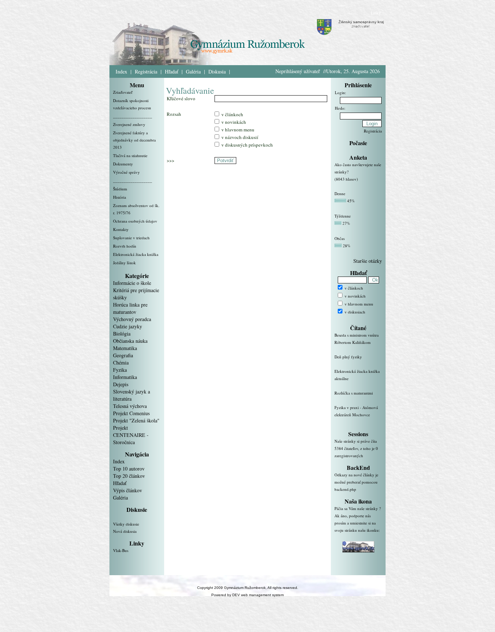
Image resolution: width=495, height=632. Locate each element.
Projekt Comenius (131, 413)
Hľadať (171, 71)
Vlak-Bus (120, 550)
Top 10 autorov (129, 468)
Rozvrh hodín (124, 246)
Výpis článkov (127, 490)
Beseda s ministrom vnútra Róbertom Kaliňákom (356, 338)
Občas (339, 238)
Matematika (125, 348)
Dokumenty (123, 164)
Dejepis (120, 384)
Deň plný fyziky (348, 356)
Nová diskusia (125, 531)
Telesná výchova (130, 406)
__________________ (132, 116)
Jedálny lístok (124, 262)
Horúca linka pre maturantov (130, 308)
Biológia (121, 333)
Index (121, 71)
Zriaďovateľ (122, 92)
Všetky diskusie (126, 524)
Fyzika (120, 369)
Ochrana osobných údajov (135, 221)
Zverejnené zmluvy (129, 124)
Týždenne (342, 216)
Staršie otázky (367, 260)
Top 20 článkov (129, 475)
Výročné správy (126, 172)
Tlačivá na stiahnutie (130, 155)
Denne (339, 193)
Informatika (125, 377)
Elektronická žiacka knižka (135, 254)
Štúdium (120, 188)
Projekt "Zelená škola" (136, 420)
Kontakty (121, 229)
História (119, 197)
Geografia (123, 355)
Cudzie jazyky (127, 326)
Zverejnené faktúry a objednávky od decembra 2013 (134, 140)
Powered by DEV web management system (247, 595)
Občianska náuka (130, 340)
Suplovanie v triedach (131, 237)
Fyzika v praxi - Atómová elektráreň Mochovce (356, 411)
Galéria (193, 71)
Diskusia (217, 71)
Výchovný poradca (132, 319)
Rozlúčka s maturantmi (353, 393)
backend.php (345, 489)
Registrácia (146, 71)
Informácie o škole (132, 282)
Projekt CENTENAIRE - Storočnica (131, 435)
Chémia (121, 362)
